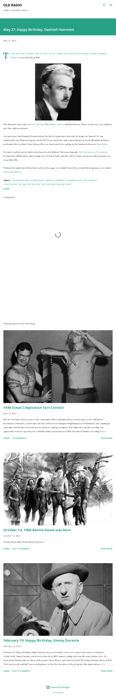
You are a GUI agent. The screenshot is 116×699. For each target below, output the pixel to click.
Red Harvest (90, 180)
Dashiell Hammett (11, 172)
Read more (107, 438)
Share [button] (6, 188)
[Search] (104, 5)
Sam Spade (102, 144)
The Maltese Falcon (29, 184)
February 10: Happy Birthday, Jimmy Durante (41, 640)
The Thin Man (37, 124)
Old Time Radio (58, 693)
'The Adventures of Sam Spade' (27, 180)
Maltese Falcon (57, 124)
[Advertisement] (58, 293)
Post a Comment (21, 548)
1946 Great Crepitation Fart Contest (33, 407)
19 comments (19, 438)
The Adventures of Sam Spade (93, 152)
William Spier (64, 184)
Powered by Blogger (60, 687)
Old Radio (12, 5)
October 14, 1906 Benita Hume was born (37, 530)
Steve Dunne (10, 184)
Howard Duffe (74, 180)
